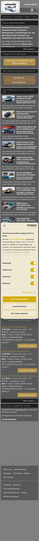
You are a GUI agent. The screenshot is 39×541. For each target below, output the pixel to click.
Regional (27, 473)
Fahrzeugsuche (20, 410)
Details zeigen (27, 292)
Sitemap (24, 492)
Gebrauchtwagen (20, 469)
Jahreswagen (17, 473)
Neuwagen (19, 17)
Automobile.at (7, 17)
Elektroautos (7, 469)
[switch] (33, 270)
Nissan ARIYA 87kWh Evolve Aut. (15, 351)
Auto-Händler (8, 477)
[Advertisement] (19, 443)
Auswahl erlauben (19, 306)
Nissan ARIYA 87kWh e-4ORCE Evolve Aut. (19, 376)
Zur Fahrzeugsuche (9, 419)
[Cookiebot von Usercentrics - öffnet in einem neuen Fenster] (28, 225)
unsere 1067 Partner (17, 239)
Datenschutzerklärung (11, 492)
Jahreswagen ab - (19, 82)
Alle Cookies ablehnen (19, 313)
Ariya (34, 17)
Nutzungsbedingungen (11, 489)
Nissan (27, 17)
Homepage (7, 485)
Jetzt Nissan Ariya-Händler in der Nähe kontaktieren (19, 62)
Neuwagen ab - (19, 78)
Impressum (17, 485)
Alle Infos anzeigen (27, 346)
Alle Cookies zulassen (19, 299)
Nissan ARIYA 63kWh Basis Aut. (15, 327)
